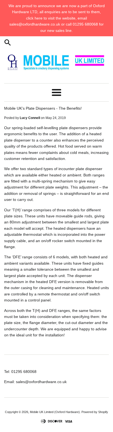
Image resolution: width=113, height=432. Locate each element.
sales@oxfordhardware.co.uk (41, 382)
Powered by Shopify (94, 412)
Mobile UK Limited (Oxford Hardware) (55, 412)
